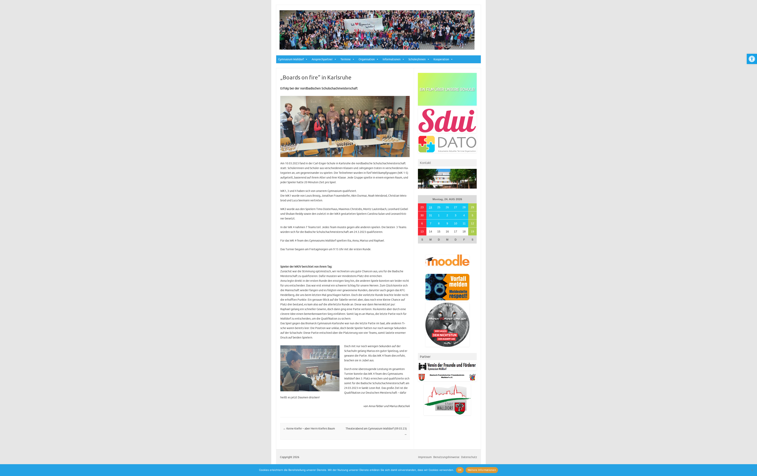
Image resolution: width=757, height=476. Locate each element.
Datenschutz (469, 457)
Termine (345, 59)
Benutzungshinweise (446, 457)
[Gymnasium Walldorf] (377, 48)
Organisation (367, 59)
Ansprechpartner (322, 59)
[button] (752, 59)
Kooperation (441, 59)
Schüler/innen (417, 59)
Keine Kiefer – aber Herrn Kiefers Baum (309, 428)
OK (460, 469)
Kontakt (425, 163)
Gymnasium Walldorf (291, 59)
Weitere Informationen (482, 469)
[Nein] (752, 470)
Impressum (425, 457)
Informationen (392, 59)
